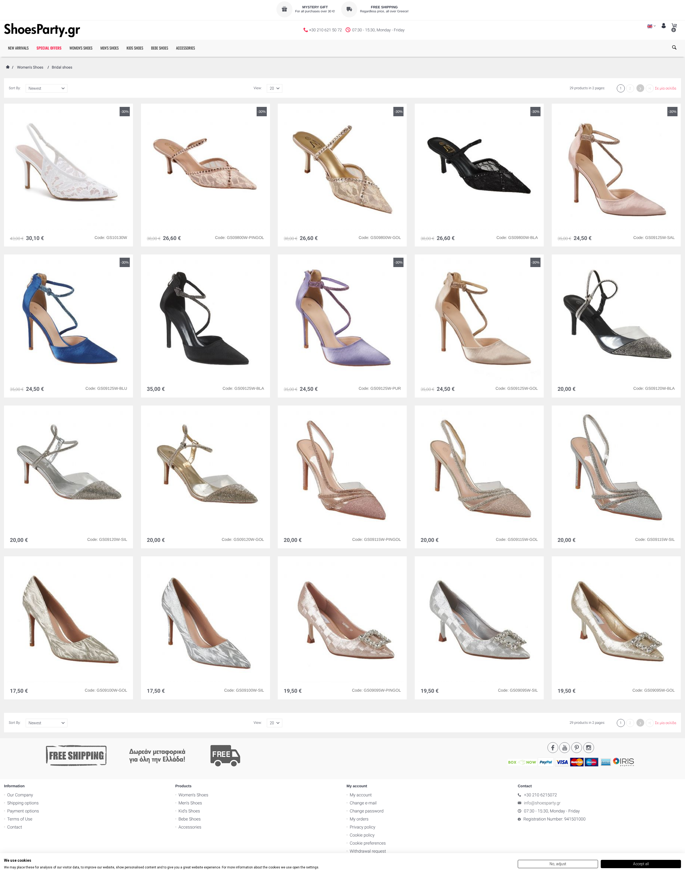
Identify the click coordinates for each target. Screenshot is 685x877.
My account (361, 794)
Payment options (23, 811)
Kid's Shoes (189, 811)
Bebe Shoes (189, 819)
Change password (366, 811)
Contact (14, 827)
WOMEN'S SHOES (80, 48)
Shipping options (23, 802)
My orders (359, 819)
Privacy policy (362, 827)
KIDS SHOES (135, 48)
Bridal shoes (62, 67)
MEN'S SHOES (109, 48)
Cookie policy (362, 835)
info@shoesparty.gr (542, 802)
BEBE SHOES (159, 48)
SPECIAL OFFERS (49, 48)
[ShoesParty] (42, 30)
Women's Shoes (30, 67)
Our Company (20, 794)
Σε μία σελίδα (665, 89)
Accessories (189, 827)
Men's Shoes (190, 802)
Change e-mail (363, 802)
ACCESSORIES (185, 48)
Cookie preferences (368, 843)
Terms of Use (19, 819)
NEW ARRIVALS (18, 48)
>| (649, 89)
